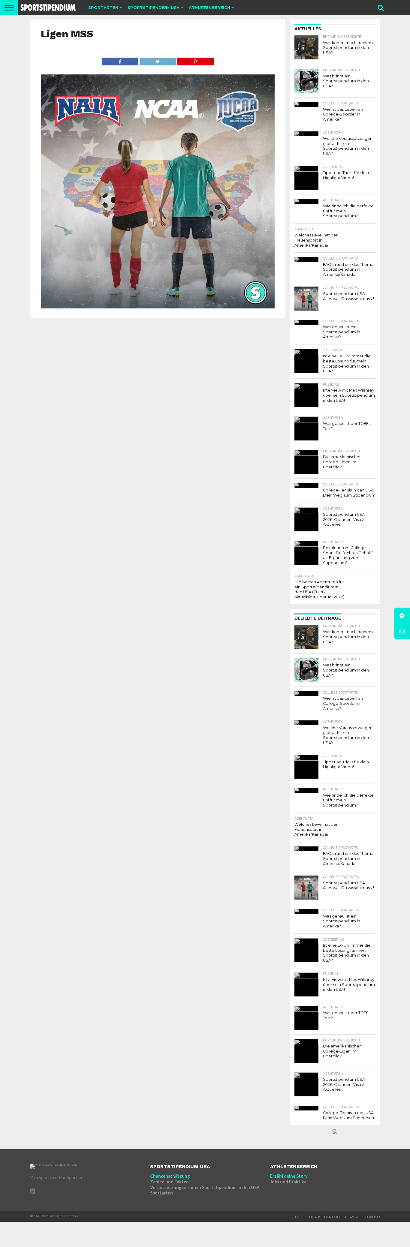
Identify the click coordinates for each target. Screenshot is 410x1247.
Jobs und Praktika (288, 1181)
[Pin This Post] (195, 60)
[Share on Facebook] (120, 60)
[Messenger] (402, 616)
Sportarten (161, 1192)
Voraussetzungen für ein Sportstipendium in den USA (205, 1187)
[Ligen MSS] (158, 306)
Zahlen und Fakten (169, 1181)
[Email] (402, 631)
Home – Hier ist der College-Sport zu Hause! (337, 1217)
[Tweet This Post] (157, 60)
